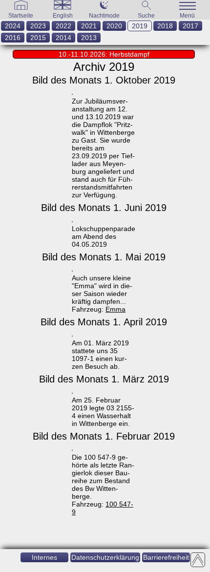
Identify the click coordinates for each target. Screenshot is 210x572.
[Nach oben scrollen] (197, 559)
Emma (115, 309)
